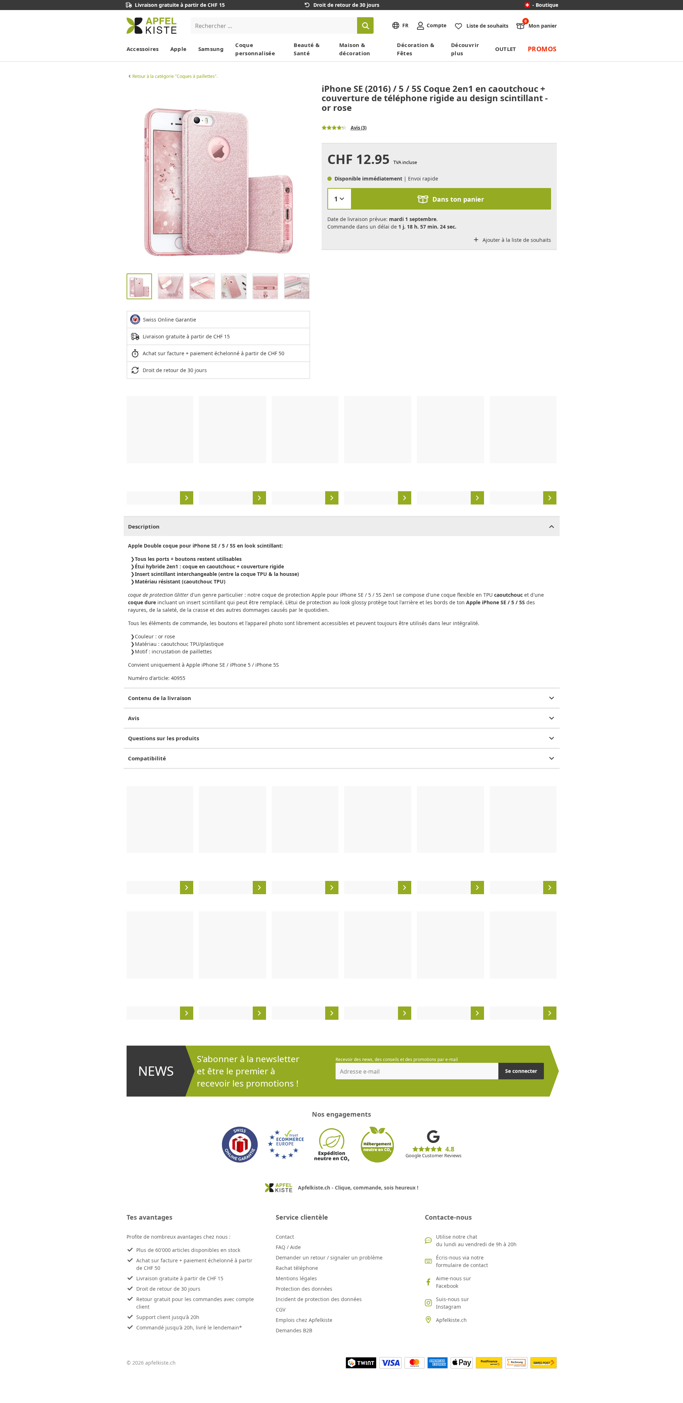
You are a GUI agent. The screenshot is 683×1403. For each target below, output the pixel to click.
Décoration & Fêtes (415, 49)
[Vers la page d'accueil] (151, 26)
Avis (133, 718)
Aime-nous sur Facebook (453, 1282)
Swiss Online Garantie (169, 319)
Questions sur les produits (163, 738)
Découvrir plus (465, 49)
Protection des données (304, 1288)
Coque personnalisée (255, 49)
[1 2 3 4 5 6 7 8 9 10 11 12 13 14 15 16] (339, 199)
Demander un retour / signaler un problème (329, 1257)
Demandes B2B (294, 1330)
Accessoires (143, 48)
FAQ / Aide (288, 1247)
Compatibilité (147, 758)
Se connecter (521, 1071)
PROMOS (542, 48)
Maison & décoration (354, 49)
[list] (218, 176)
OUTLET (505, 48)
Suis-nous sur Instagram (452, 1303)
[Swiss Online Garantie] (240, 1145)
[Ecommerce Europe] (286, 1145)
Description (144, 526)
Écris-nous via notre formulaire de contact (462, 1261)
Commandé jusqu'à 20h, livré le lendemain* (189, 1327)
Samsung (211, 48)
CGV (280, 1309)
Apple (178, 48)
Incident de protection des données (319, 1299)
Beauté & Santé (306, 49)
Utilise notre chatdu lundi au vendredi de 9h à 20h (476, 1240)
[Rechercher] (365, 25)
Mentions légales (296, 1278)
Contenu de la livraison (159, 698)
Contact (285, 1236)
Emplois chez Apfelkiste (304, 1320)
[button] (133, 175)
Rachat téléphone (297, 1267)
